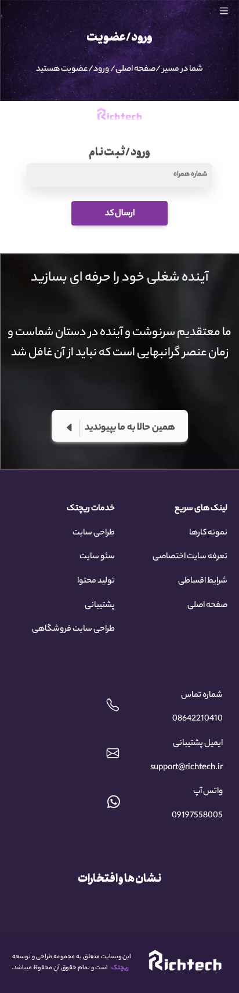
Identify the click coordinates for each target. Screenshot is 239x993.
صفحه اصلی (135, 70)
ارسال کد (120, 214)
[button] (228, 11)
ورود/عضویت (85, 70)
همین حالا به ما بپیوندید (130, 428)
